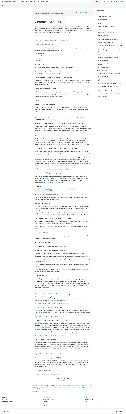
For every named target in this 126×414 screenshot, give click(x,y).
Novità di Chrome (45, 1)
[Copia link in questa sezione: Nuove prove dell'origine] (53, 243)
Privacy (7, 411)
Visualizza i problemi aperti (7, 401)
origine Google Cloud (62, 246)
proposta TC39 (48, 189)
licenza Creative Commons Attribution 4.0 (78, 385)
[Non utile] (90, 18)
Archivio (44, 403)
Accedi (122, 1)
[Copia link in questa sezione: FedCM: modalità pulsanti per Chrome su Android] (66, 307)
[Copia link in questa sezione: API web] (42, 100)
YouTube (86, 401)
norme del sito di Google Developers (78, 387)
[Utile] (88, 18)
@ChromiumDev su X (89, 399)
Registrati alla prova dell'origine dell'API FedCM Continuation (49, 335)
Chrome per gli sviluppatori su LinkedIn (92, 403)
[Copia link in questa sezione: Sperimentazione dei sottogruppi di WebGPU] (63, 358)
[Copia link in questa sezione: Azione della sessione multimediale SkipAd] (61, 195)
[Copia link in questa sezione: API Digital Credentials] (49, 275)
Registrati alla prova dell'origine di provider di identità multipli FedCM (51, 303)
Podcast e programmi (47, 405)
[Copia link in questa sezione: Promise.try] (44, 186)
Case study (32, 1)
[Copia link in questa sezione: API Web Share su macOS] (51, 232)
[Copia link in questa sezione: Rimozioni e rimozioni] (51, 370)
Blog (38, 1)
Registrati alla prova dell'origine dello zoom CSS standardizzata (50, 354)
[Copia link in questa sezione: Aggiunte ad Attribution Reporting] (56, 104)
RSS (85, 405)
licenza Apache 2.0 (53, 387)
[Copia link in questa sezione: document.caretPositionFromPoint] (58, 136)
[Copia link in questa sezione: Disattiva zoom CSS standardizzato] (57, 340)
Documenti (22, 1)
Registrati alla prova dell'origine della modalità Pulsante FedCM (50, 317)
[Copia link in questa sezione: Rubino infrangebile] (48, 64)
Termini (3, 411)
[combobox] (99, 1)
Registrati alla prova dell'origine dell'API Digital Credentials (49, 290)
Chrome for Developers (39, 18)
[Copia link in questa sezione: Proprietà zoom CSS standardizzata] (57, 88)
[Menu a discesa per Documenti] (26, 1)
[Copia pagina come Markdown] (65, 22)
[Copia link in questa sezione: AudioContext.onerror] (50, 115)
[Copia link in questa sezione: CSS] (39, 36)
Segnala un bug (5, 399)
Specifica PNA (84, 256)
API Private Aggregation (46, 172)
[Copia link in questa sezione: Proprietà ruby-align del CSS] (54, 44)
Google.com (43, 32)
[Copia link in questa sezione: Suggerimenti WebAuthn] (51, 203)
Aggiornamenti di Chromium (49, 399)
